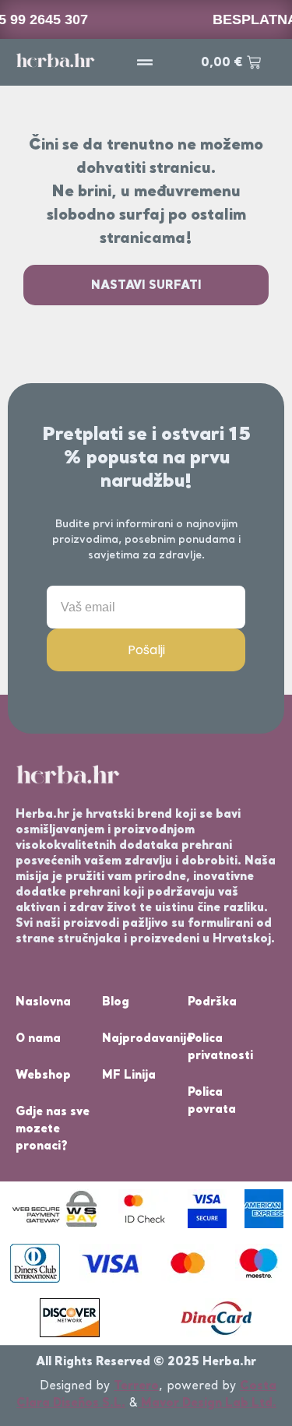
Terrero (136, 1385)
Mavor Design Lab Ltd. (207, 1402)
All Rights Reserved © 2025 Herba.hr (146, 1361)
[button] (145, 62)
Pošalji (146, 650)
